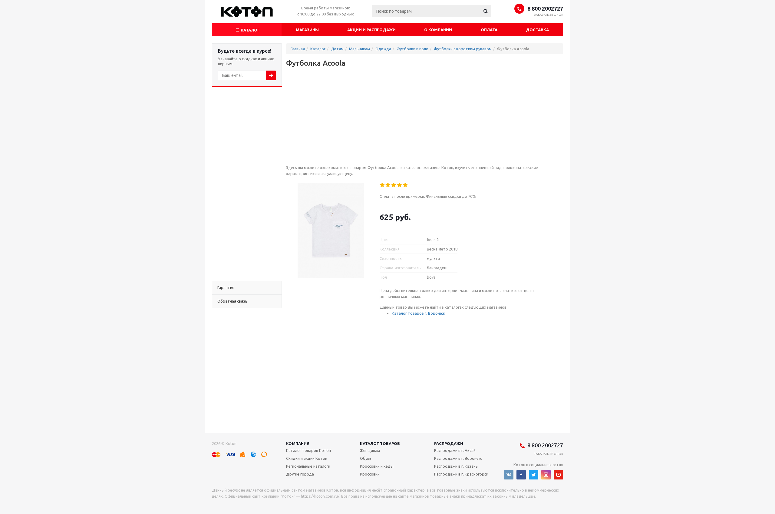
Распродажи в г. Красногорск (461, 474)
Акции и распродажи (371, 30)
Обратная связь (232, 301)
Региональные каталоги (308, 466)
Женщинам (370, 450)
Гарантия (225, 287)
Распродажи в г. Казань (456, 466)
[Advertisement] (247, 184)
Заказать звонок (548, 14)
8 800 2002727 (545, 8)
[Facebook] (521, 474)
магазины (307, 30)
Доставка (537, 30)
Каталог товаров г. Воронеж (418, 313)
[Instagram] (546, 474)
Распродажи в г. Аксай (455, 450)
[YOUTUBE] (558, 474)
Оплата (489, 30)
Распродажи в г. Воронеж (458, 458)
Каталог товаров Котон (308, 450)
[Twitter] (533, 474)
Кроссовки (370, 474)
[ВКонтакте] (508, 474)
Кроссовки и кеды (377, 466)
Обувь (365, 458)
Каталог (250, 30)
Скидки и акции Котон (306, 458)
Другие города (300, 474)
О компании (438, 30)
